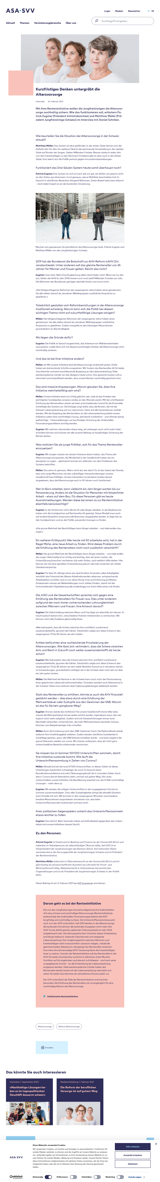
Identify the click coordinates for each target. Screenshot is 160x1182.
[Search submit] (97, 20)
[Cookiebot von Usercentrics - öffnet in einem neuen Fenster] (16, 1177)
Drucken (49, 1047)
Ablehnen (133, 1164)
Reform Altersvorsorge (69, 1026)
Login (107, 11)
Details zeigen (134, 1177)
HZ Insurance (85, 883)
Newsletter (134, 11)
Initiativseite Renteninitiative (62, 996)
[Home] (25, 10)
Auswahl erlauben (133, 1155)
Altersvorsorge (45, 1026)
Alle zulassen (133, 1146)
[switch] (73, 1177)
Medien (119, 11)
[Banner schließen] (156, 1144)
